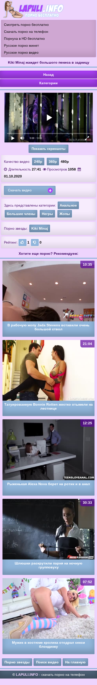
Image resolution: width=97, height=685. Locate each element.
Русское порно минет (21, 45)
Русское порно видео (21, 52)
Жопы (64, 214)
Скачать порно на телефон (26, 32)
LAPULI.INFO (27, 675)
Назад (48, 75)
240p (38, 162)
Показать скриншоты (48, 149)
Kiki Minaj (39, 228)
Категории (48, 83)
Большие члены (21, 214)
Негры (47, 214)
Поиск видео (47, 662)
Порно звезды (17, 662)
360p (53, 162)
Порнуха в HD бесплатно (24, 39)
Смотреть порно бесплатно (26, 25)
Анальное (68, 205)
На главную (75, 662)
